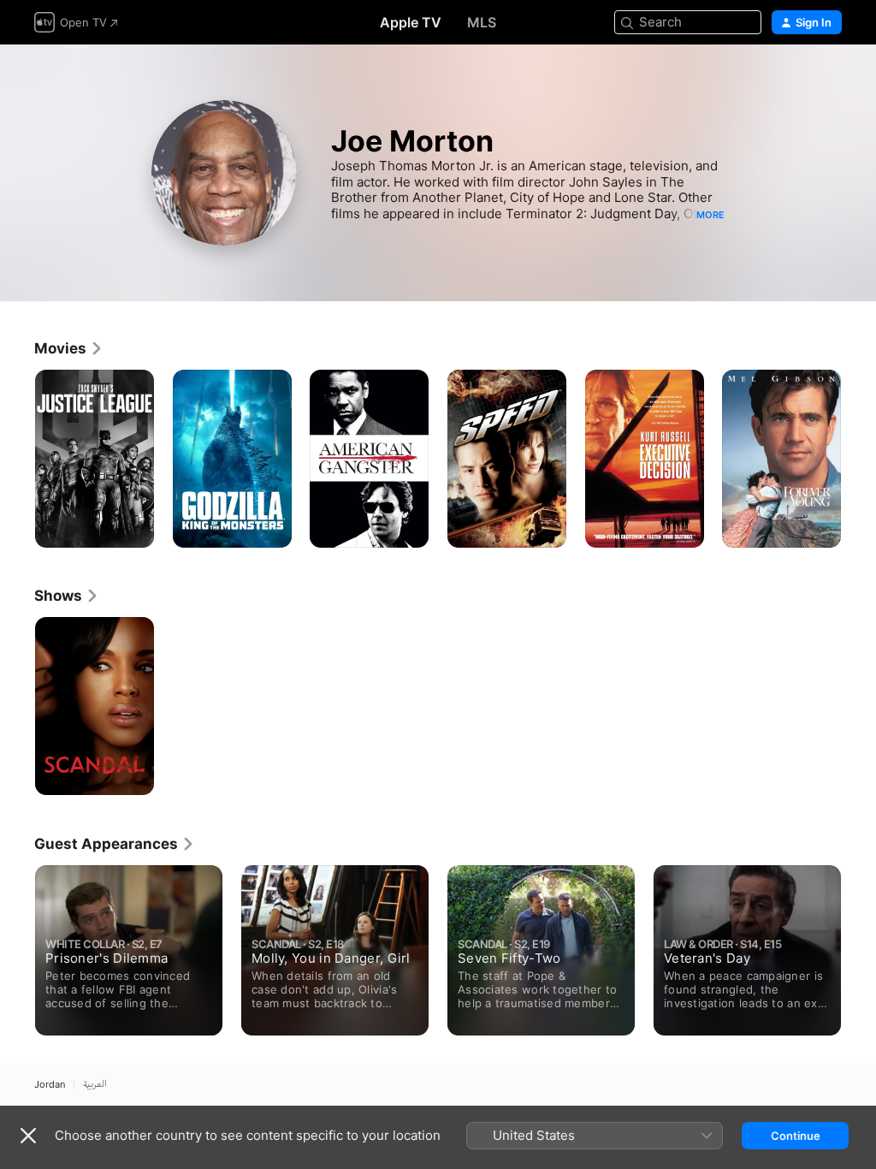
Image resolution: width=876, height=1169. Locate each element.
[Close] (28, 1135)
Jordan (49, 1084)
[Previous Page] (17, 458)
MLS (481, 22)
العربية (95, 1084)
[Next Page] (859, 458)
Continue (795, 1135)
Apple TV (410, 22)
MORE (710, 215)
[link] (69, 348)
